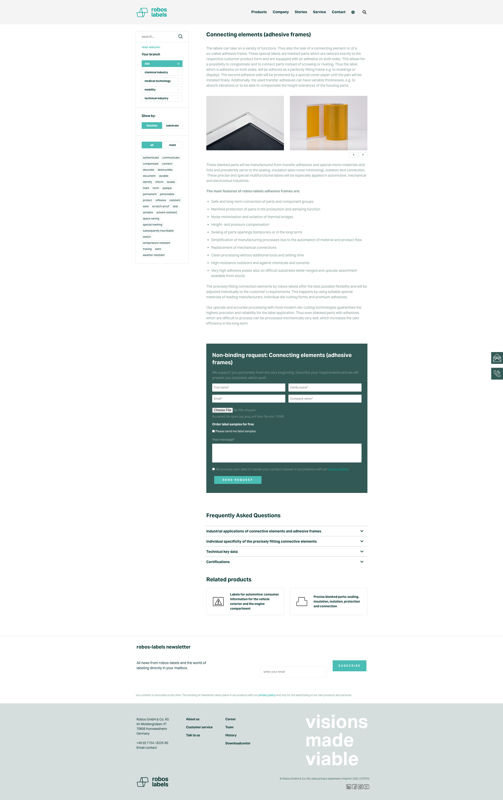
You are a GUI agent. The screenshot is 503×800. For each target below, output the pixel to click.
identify (147, 182)
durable (163, 176)
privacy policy (338, 469)
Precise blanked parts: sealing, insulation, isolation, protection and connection (337, 601)
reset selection (151, 47)
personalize (167, 194)
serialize (148, 212)
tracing (147, 249)
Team (229, 727)
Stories (301, 12)
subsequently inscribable (158, 230)
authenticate (151, 157)
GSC (356, 778)
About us (192, 719)
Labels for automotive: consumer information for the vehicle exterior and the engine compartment (254, 601)
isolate (171, 182)
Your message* (223, 440)
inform (159, 182)
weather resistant (154, 255)
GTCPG (364, 778)
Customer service (199, 727)
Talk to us (193, 735)
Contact (338, 12)
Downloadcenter (238, 743)
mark (146, 188)
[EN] (353, 12)
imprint (346, 778)
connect (167, 163)
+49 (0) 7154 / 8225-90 (152, 743)
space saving (151, 218)
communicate (171, 157)
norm (155, 188)
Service (319, 12)
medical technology (158, 81)
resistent (174, 200)
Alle (147, 63)
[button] (364, 12)
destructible (165, 170)
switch (147, 237)
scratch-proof (160, 206)
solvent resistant (166, 212)
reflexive (160, 200)
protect (147, 200)
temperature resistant (156, 243)
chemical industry (156, 72)
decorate (148, 170)
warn (158, 249)
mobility (150, 89)
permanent (150, 194)
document (149, 176)
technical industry (156, 98)
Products (259, 12)
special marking (152, 224)
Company (281, 12)
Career (230, 719)
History (231, 735)
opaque (167, 188)
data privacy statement (326, 778)
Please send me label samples (236, 431)
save (146, 206)
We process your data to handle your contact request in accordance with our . (282, 469)
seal (175, 206)
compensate (151, 163)
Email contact (147, 748)
